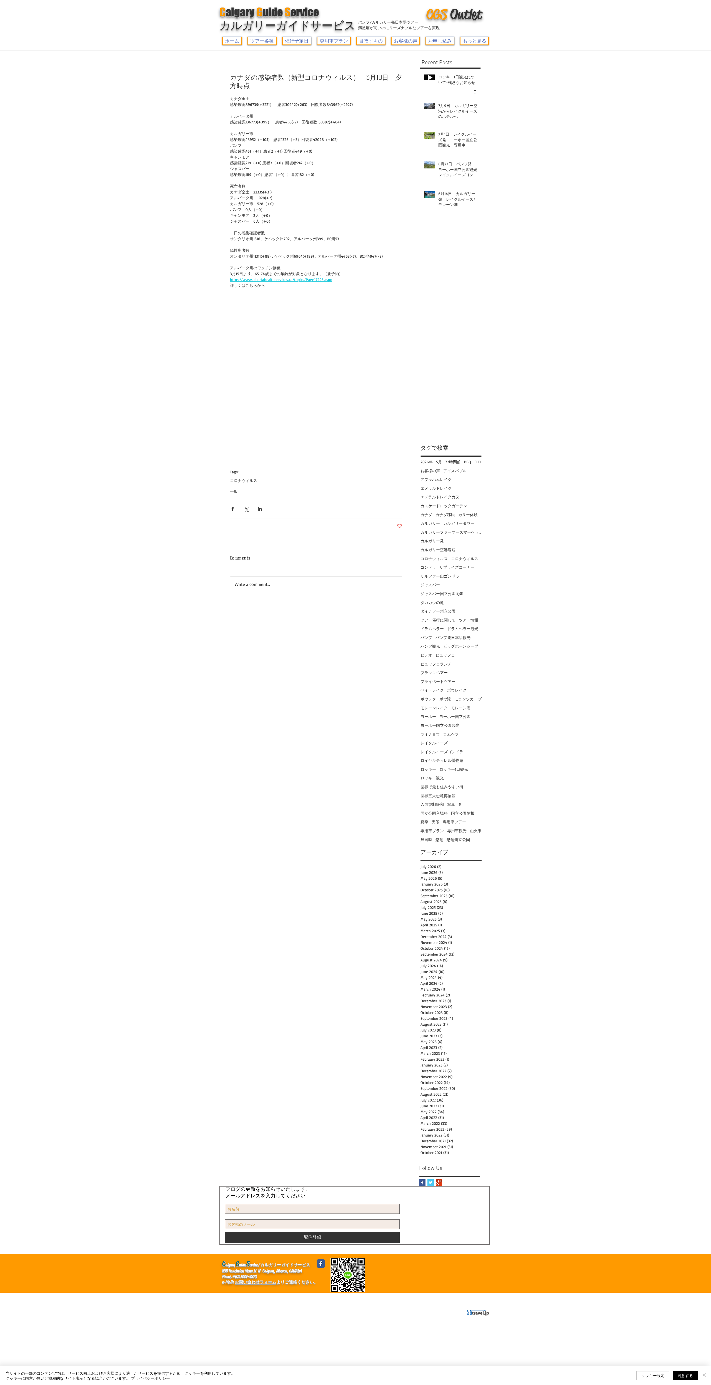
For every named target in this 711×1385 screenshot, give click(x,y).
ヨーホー (428, 716)
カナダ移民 (445, 514)
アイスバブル (455, 470)
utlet (454, 14)
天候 (435, 821)
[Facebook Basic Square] (422, 1182)
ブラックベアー (434, 672)
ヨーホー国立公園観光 (439, 725)
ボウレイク (457, 690)
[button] (262, 41)
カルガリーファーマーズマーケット (451, 532)
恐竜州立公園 (458, 839)
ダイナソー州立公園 (437, 611)
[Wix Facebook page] (321, 1263)
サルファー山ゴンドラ (439, 576)
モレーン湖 (460, 707)
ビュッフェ (445, 655)
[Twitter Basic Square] (430, 1182)
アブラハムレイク (436, 479)
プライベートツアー (437, 681)
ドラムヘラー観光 (462, 628)
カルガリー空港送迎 (437, 549)
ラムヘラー (453, 734)
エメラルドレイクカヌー (441, 496)
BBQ (467, 461)
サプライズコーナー (456, 567)
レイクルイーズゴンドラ (441, 751)
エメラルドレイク (436, 488)
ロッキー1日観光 (453, 769)
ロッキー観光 (432, 777)
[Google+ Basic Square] (439, 1182)
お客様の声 (430, 470)
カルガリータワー (458, 523)
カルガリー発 (432, 540)
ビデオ (426, 655)
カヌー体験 (468, 514)
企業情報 (233, 1298)
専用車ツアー (454, 821)
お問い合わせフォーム (255, 1282)
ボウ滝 (445, 699)
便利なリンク (262, 1298)
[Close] (704, 1376)
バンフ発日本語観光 (452, 637)
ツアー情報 (468, 620)
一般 (234, 491)
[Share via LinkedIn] (259, 509)
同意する (685, 1375)
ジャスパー (430, 584)
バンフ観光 (430, 646)
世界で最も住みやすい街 (441, 786)
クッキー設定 (653, 1375)
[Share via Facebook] (232, 509)
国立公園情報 (462, 813)
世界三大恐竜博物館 (437, 795)
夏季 (424, 821)
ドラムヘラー (432, 628)
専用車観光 (457, 830)
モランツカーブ (468, 699)
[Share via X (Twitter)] (246, 509)
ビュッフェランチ (436, 664)
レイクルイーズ (434, 742)
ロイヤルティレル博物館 (441, 760)
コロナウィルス (243, 480)
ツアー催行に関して (437, 620)
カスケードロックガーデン (443, 505)
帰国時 (426, 839)
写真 (451, 804)
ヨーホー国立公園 (454, 716)
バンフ (426, 637)
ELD (477, 461)
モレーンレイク (434, 707)
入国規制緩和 (432, 804)
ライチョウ (430, 734)
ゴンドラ (428, 567)
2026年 (426, 461)
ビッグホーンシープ (460, 646)
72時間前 (453, 461)
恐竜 (439, 839)
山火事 (476, 830)
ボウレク (428, 699)
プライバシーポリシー (322, 1298)
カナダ (426, 514)
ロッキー (428, 769)
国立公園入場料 (434, 813)
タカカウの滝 (432, 602)
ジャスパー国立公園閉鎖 (441, 593)
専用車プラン (432, 830)
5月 (439, 461)
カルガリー (430, 523)
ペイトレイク (432, 690)
